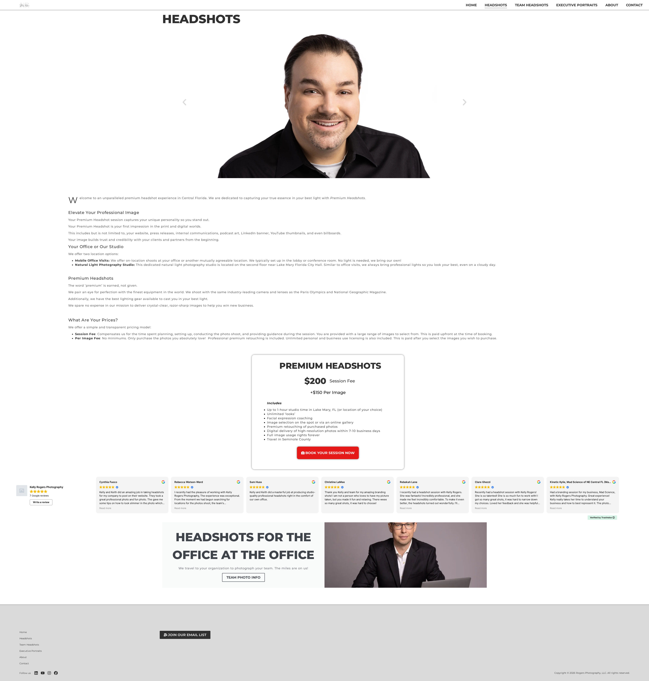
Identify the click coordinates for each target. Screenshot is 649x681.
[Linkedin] (36, 673)
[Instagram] (49, 673)
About (611, 5)
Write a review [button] (41, 502)
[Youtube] (43, 673)
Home (471, 5)
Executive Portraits (576, 5)
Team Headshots (531, 5)
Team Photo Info (243, 577)
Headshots (496, 5)
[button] (184, 102)
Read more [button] (105, 508)
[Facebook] (56, 673)
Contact (634, 5)
